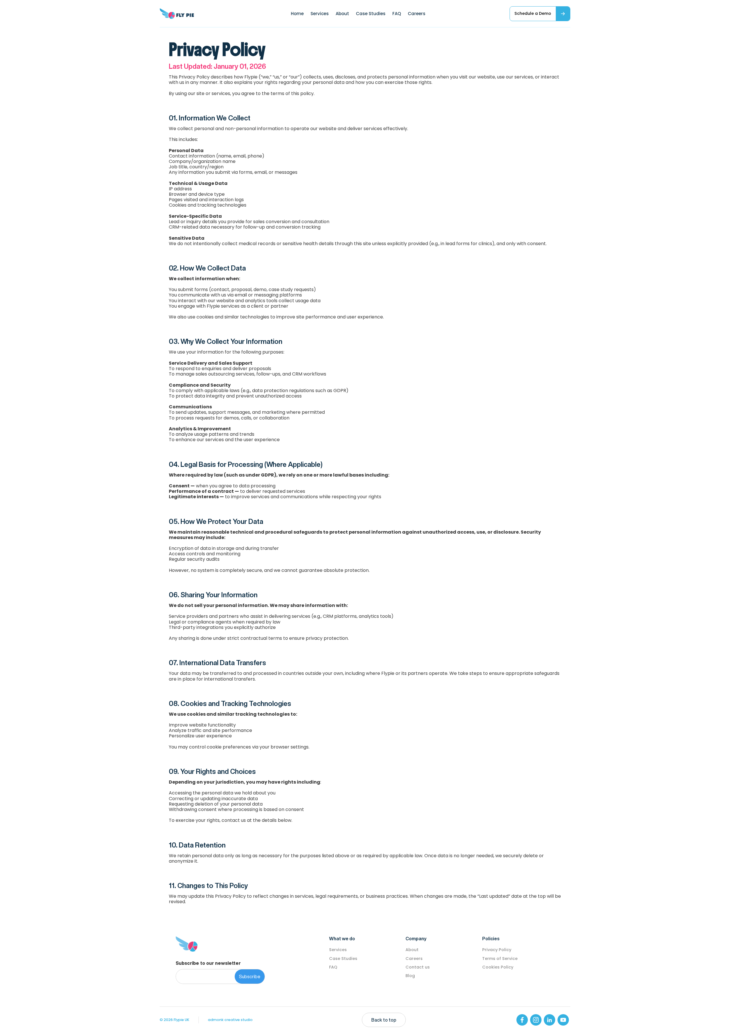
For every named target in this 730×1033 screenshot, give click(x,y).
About (342, 14)
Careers (416, 14)
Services (320, 14)
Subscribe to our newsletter (208, 963)
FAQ (396, 14)
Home (297, 14)
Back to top (383, 1020)
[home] (177, 13)
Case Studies (371, 14)
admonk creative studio (230, 1020)
